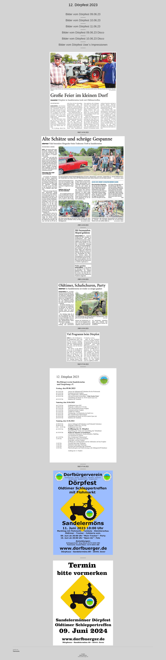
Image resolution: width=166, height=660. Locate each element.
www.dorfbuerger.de (83, 656)
